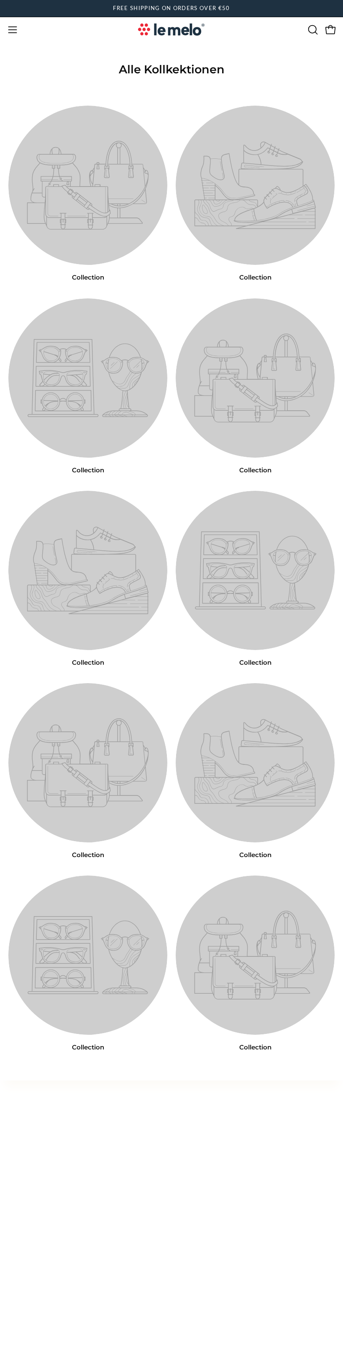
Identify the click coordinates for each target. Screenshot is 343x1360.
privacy (19, 1115)
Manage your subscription (220, 1144)
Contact (192, 1129)
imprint (19, 1129)
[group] (171, 8)
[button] (312, 30)
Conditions (25, 1144)
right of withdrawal (37, 1158)
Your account (200, 1115)
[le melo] (171, 29)
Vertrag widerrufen (46, 1176)
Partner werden (204, 1158)
